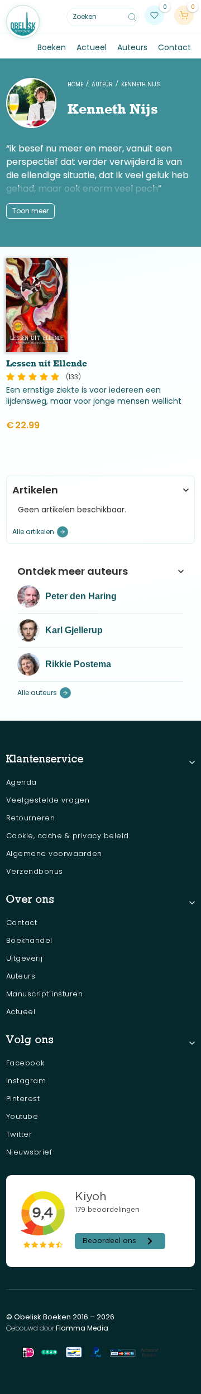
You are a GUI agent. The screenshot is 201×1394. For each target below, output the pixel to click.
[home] (23, 21)
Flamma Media (82, 1328)
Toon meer (30, 211)
